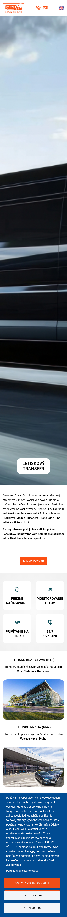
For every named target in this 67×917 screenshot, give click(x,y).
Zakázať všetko (32, 895)
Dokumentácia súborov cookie (22, 870)
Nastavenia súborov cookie (32, 883)
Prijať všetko (32, 908)
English (61, 8)
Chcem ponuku (33, 560)
